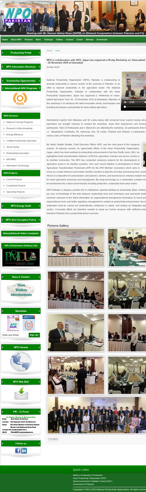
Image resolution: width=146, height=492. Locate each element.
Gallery (59, 39)
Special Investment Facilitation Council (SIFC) (92, 481)
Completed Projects (15, 185)
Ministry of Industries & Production (88, 475)
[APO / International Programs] (21, 104)
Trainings (48, 39)
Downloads (102, 39)
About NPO (16, 39)
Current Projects (14, 179)
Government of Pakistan (83, 484)
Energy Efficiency (14, 134)
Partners (29, 39)
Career (80, 39)
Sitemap (89, 39)
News (38, 39)
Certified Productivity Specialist (21, 141)
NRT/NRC (11, 159)
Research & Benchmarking (19, 128)
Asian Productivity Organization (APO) (89, 478)
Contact (69, 39)
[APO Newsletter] (29, 330)
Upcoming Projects (15, 192)
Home (5, 39)
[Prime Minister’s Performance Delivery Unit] (21, 265)
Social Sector (12, 147)
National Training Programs (19, 122)
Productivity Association (17, 153)
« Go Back (53, 439)
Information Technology (17, 165)
